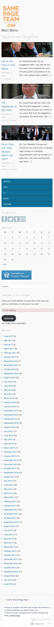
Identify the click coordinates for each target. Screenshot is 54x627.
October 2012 (10, 567)
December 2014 (11, 460)
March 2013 (9, 546)
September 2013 (11, 522)
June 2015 (8, 435)
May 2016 (8, 390)
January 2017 (10, 356)
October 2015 (10, 418)
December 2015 (11, 410)
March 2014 (9, 497)
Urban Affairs (46, 44)
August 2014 (9, 476)
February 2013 (10, 551)
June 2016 (8, 385)
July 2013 (8, 530)
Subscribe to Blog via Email (16, 295)
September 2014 (11, 472)
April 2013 (8, 542)
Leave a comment (9, 120)
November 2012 (11, 563)
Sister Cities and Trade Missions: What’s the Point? (8, 152)
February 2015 (10, 451)
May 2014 (8, 489)
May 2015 (8, 439)
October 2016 (10, 369)
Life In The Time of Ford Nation (8, 65)
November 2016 (11, 365)
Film (5, 187)
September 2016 (11, 373)
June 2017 (8, 336)
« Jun (4, 264)
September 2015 (11, 422)
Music (6, 198)
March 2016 (9, 398)
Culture (32, 44)
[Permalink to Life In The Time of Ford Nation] (27, 50)
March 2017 (9, 348)
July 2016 (8, 381)
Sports (6, 181)
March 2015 (9, 447)
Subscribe (8, 318)
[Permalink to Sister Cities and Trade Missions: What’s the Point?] (27, 133)
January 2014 (10, 505)
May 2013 (8, 538)
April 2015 (8, 443)
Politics (38, 44)
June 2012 (8, 583)
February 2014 (10, 501)
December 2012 (11, 559)
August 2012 (9, 575)
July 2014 (8, 480)
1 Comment (6, 78)
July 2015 (8, 431)
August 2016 (9, 377)
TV (4, 192)
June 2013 (8, 534)
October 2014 (10, 468)
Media (33, 85)
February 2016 (10, 402)
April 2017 (8, 344)
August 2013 (9, 526)
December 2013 (11, 509)
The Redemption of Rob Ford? (9, 106)
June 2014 (8, 484)
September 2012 (11, 571)
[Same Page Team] (10, 16)
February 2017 (10, 352)
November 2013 (11, 513)
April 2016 (8, 394)
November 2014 (11, 464)
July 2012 (8, 579)
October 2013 (10, 517)
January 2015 (10, 455)
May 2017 (8, 340)
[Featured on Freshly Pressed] (17, 274)
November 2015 (11, 414)
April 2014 (8, 493)
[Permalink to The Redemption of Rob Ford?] (27, 92)
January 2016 (10, 406)
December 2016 (11, 361)
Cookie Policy (14, 615)
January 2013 (10, 555)
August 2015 (9, 427)
